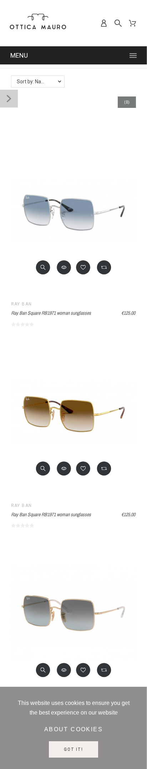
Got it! (73, 749)
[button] (43, 267)
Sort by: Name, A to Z (40, 81)
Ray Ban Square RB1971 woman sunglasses (51, 313)
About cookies (73, 729)
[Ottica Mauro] (37, 23)
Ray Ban (21, 304)
